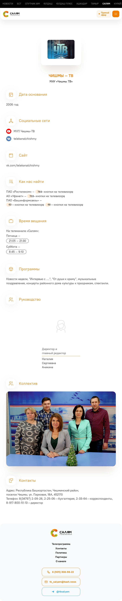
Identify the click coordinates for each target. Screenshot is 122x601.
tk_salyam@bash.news (63, 581)
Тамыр (94, 3)
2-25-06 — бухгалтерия (59, 498)
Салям (106, 3)
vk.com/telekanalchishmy (22, 165)
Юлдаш (48, 3)
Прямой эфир (105, 13)
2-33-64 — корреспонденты (94, 498)
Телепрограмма (61, 543)
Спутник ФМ (32, 3)
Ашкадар (81, 3)
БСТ (19, 3)
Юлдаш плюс (64, 3)
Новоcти (8, 3)
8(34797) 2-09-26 (31, 498)
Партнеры (61, 556)
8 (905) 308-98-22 (63, 572)
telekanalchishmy (25, 138)
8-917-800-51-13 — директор (24, 503)
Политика (61, 552)
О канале (61, 561)
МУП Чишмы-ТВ (24, 131)
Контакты (61, 548)
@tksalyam (62, 591)
